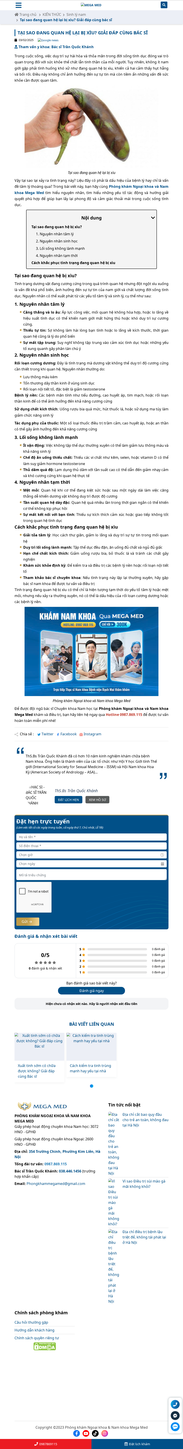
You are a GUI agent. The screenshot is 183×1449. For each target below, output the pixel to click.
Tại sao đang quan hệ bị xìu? (56, 226)
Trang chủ (27, 14)
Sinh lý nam (76, 14)
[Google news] (45, 40)
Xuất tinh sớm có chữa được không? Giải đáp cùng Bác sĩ (37, 1071)
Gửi (25, 921)
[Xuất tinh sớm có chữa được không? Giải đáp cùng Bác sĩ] (39, 1047)
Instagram (92, 734)
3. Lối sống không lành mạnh (60, 248)
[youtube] (87, 1433)
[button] (91, 1086)
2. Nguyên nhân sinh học (57, 241)
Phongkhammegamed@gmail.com (55, 1183)
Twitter (47, 734)
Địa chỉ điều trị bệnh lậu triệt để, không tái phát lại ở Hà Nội (144, 1237)
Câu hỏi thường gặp (31, 1322)
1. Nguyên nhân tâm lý (55, 234)
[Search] (164, 5)
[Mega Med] (91, 5)
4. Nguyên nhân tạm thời (57, 255)
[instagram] (105, 1433)
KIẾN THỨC (52, 14)
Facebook (69, 734)
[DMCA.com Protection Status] (44, 1346)
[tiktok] (96, 1433)
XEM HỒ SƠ (97, 800)
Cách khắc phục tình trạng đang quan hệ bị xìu (73, 262)
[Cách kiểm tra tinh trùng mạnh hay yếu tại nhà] (91, 1047)
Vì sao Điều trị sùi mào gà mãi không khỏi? (144, 1184)
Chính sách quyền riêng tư (37, 1337)
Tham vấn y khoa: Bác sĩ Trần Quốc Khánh (56, 46)
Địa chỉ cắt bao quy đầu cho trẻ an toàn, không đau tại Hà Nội (145, 1120)
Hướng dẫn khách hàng (34, 1330)
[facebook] (77, 1433)
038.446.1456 (70, 1171)
